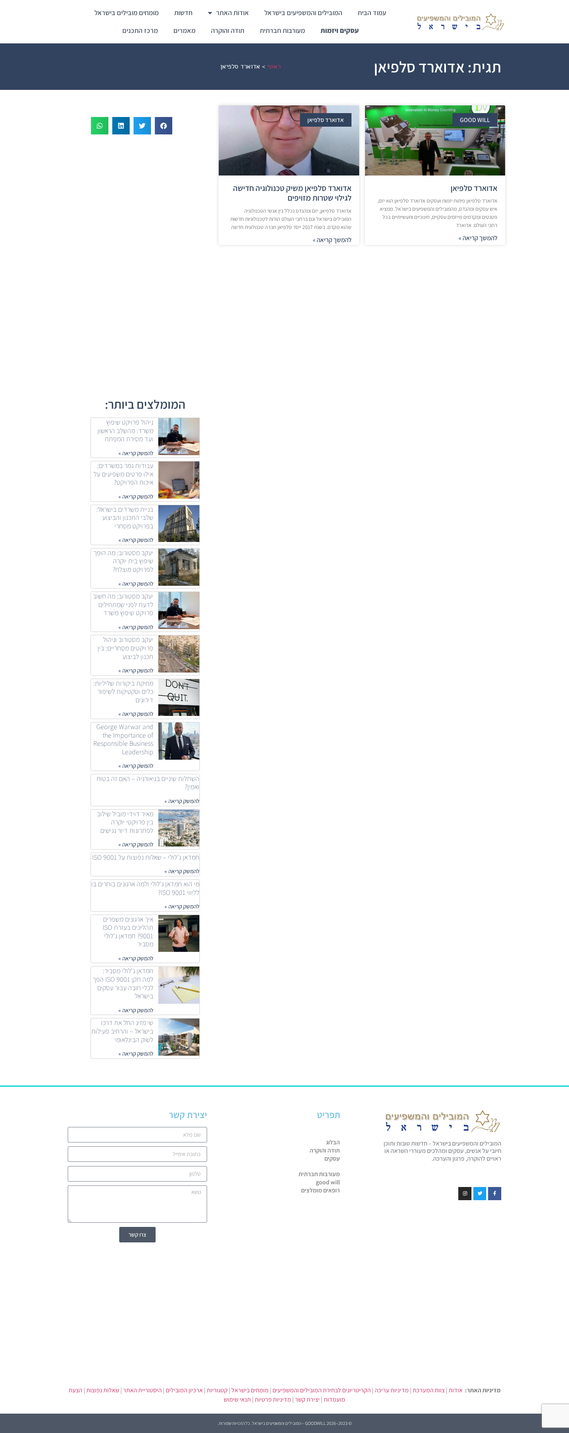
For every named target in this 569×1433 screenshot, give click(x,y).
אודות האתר (232, 12)
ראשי (274, 66)
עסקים (332, 1159)
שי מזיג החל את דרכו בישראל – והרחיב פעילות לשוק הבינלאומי (122, 1031)
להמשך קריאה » (478, 238)
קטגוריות (217, 1390)
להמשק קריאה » (135, 453)
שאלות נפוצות (102, 1390)
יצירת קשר (307, 1399)
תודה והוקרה (227, 30)
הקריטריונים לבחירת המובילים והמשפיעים (322, 1390)
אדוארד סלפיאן (474, 188)
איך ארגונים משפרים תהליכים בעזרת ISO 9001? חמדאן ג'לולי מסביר (128, 932)
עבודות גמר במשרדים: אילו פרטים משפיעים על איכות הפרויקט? (123, 474)
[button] (163, 125)
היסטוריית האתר (142, 1390)
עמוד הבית (372, 12)
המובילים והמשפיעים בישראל (303, 12)
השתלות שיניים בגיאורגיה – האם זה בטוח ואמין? (148, 782)
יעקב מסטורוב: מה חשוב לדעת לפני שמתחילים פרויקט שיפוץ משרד (123, 604)
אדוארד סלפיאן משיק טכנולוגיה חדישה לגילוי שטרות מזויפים (292, 193)
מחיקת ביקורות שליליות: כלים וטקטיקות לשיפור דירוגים (123, 691)
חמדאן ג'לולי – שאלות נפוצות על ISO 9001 (145, 857)
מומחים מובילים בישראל (126, 12)
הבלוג (333, 1142)
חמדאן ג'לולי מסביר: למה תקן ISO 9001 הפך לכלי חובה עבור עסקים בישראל (123, 983)
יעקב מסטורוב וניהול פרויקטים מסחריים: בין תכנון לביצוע (125, 648)
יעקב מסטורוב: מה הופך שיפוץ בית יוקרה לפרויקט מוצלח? (123, 561)
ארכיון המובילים (184, 1390)
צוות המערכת (429, 1390)
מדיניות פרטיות (273, 1399)
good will (328, 1182)
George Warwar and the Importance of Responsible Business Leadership (123, 739)
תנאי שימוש (237, 1399)
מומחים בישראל (250, 1390)
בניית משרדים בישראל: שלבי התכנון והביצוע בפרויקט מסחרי (124, 517)
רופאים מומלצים (320, 1190)
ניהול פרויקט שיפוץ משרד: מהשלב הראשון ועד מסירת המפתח (125, 430)
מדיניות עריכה (392, 1390)
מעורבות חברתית (282, 30)
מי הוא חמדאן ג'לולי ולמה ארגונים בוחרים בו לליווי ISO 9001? (145, 888)
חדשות (183, 12)
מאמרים (184, 30)
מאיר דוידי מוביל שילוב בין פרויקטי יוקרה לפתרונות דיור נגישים (125, 822)
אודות (456, 1390)
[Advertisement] (362, 307)
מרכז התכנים (140, 30)
